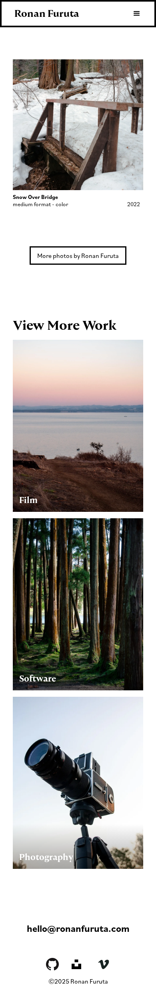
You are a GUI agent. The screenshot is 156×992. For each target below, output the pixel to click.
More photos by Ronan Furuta (78, 256)
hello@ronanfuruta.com (78, 928)
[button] (133, 14)
